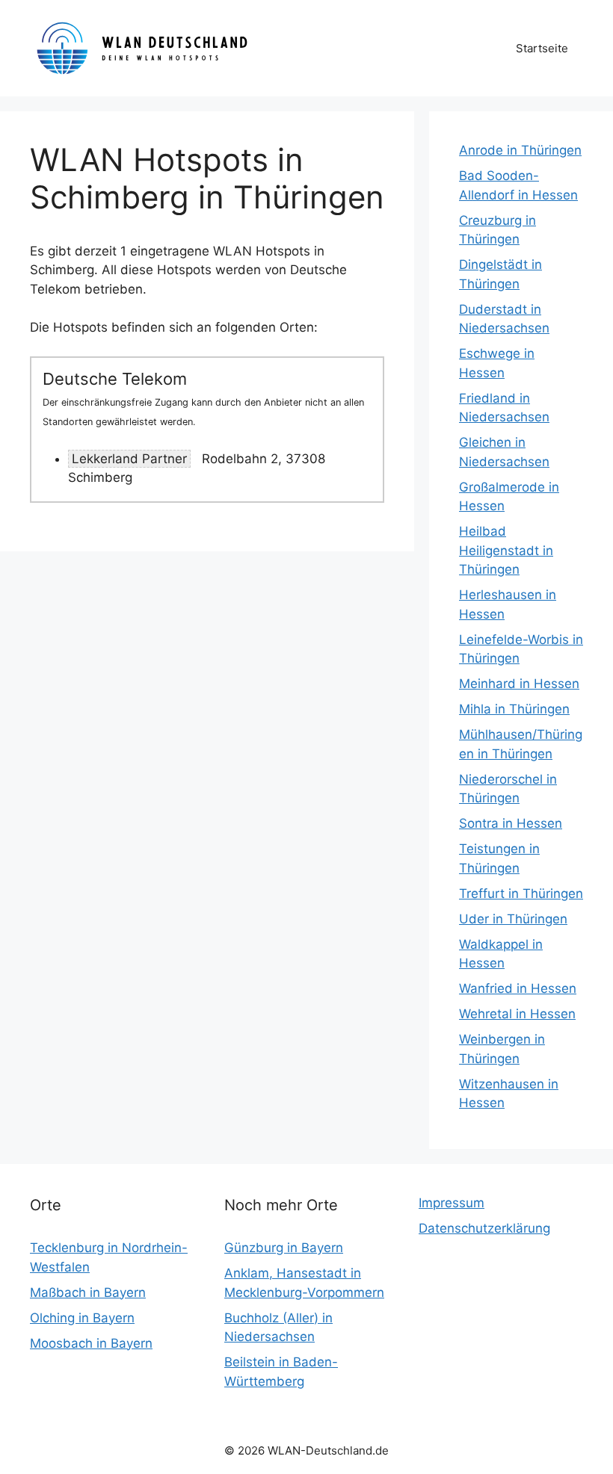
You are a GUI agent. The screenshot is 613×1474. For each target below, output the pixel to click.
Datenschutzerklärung (484, 1228)
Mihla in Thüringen (514, 709)
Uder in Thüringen (513, 918)
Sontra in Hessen (510, 823)
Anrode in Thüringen (520, 150)
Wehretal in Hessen (517, 1013)
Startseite (542, 48)
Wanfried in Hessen (517, 988)
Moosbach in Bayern (91, 1343)
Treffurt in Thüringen (521, 893)
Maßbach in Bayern (88, 1292)
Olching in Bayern (82, 1317)
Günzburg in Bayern (283, 1247)
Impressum (451, 1202)
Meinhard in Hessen (519, 683)
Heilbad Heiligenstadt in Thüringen (506, 550)
